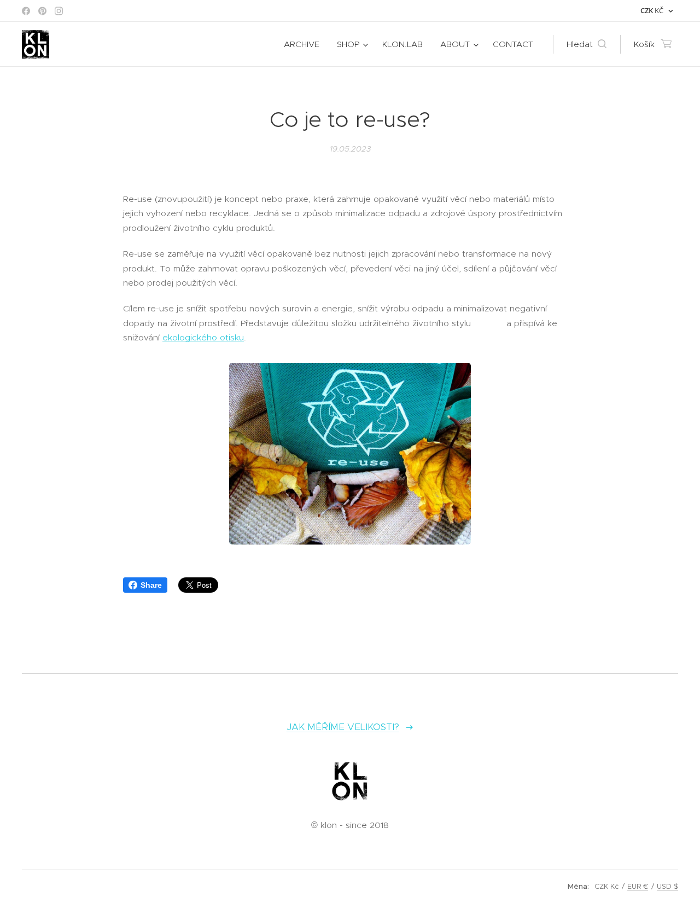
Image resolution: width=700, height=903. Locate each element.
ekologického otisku (203, 337)
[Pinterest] (42, 11)
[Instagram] (59, 11)
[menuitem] (304, 44)
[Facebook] (26, 11)
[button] (586, 44)
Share (151, 585)
